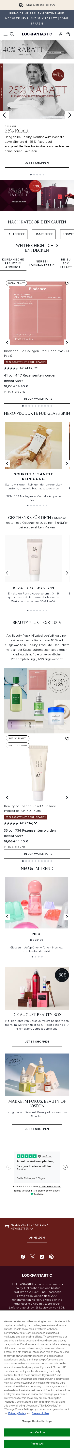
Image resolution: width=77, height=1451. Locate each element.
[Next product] (67, 797)
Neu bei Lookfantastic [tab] (42, 263)
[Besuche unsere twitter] (32, 1256)
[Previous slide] (4, 115)
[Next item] (67, 342)
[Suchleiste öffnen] (12, 34)
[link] (60, 34)
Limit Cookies (37, 1432)
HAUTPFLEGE (16, 234)
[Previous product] (7, 797)
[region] (37, 1380)
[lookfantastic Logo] (37, 34)
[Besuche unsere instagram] (42, 1256)
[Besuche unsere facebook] (23, 1256)
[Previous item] (7, 342)
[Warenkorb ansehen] (68, 34)
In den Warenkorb (38, 398)
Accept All (37, 1443)
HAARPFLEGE (44, 234)
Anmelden (37, 1237)
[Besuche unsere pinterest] (51, 1256)
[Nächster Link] (67, 463)
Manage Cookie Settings (37, 1421)
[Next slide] (69, 115)
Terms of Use (40, 1413)
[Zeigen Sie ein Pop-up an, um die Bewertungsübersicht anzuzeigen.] (36, 367)
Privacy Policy (17, 1413)
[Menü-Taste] (4, 34)
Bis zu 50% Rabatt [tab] (66, 263)
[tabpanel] (37, 342)
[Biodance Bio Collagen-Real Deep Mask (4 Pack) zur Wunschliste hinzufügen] (67, 283)
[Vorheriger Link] (7, 463)
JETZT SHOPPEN (37, 162)
